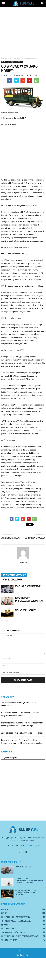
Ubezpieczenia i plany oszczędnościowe (19, 936)
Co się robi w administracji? (28, 586)
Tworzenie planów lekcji (13, 932)
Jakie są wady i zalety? (25, 610)
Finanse (4, 925)
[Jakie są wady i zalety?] (7, 613)
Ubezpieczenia (7, 928)
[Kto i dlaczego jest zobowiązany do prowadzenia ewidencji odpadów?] (7, 882)
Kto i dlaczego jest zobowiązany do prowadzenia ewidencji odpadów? (29, 880)
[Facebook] (19, 852)
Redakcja (9, 75)
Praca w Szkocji (23, 867)
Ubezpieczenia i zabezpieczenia (15, 917)
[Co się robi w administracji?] (7, 589)
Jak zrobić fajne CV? (10, 538)
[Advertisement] (23, 31)
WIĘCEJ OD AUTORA (12, 579)
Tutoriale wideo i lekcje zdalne (16, 921)
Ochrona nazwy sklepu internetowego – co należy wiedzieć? (28, 892)
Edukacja (4, 62)
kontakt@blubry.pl (32, 845)
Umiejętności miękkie (15, 62)
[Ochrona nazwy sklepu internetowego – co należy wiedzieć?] (7, 894)
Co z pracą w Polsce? (35, 538)
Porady (4, 909)
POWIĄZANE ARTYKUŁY (14, 575)
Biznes (4, 913)
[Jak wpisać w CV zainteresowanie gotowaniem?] (7, 601)
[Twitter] (26, 852)
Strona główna (6, 58)
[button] (42, 3)
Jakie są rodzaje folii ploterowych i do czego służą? (22, 733)
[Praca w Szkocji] (7, 870)
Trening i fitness (9, 940)
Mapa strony (23, 951)
